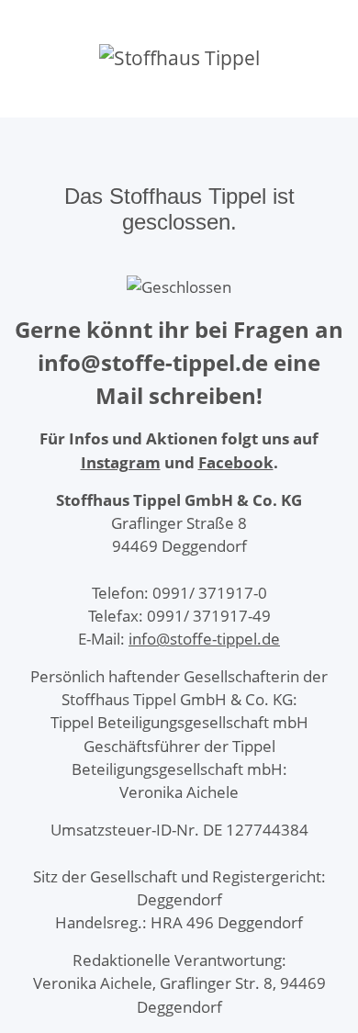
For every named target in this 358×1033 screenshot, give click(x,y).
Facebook (236, 462)
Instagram (121, 462)
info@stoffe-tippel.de (204, 638)
